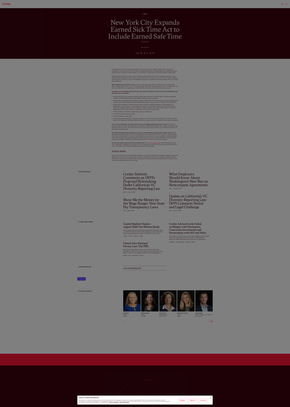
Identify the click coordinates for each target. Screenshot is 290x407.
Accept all (203, 400)
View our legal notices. (124, 402)
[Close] (210, 398)
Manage (182, 400)
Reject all (192, 400)
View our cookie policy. (114, 402)
